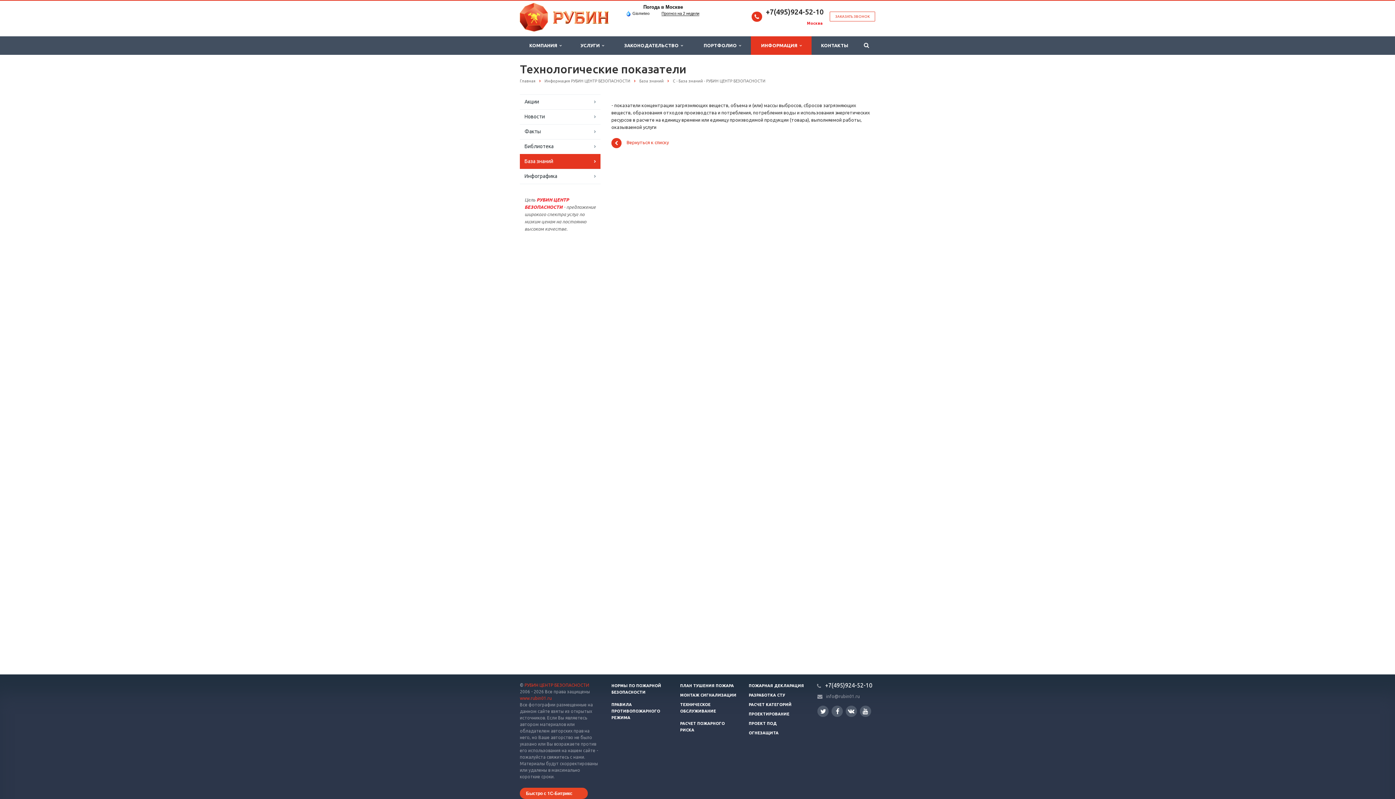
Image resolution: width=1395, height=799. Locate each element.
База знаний (539, 161)
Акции (532, 102)
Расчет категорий (770, 704)
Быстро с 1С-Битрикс (549, 793)
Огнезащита (764, 733)
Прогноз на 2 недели (680, 13)
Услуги (591, 45)
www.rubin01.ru (536, 698)
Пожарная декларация (776, 686)
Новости (535, 116)
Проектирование (769, 714)
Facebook (837, 711)
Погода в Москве (663, 7)
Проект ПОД (763, 723)
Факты (533, 131)
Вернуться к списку (648, 142)
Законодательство (652, 45)
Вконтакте (851, 711)
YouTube (865, 711)
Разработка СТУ (767, 695)
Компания (544, 45)
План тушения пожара (707, 686)
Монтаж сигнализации (708, 695)
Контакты (834, 45)
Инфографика (541, 176)
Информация (780, 45)
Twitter (823, 711)
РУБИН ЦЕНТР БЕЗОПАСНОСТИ (557, 685)
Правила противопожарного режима (635, 711)
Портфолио (721, 45)
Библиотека (539, 146)
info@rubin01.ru (843, 696)
